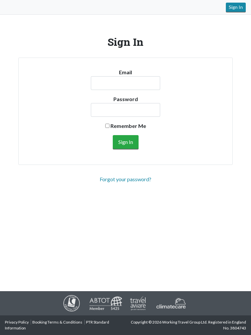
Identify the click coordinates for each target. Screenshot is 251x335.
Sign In (236, 7)
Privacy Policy (17, 322)
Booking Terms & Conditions (57, 322)
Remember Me (127, 126)
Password (125, 99)
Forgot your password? (125, 179)
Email (125, 72)
